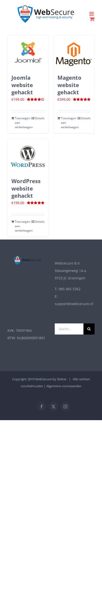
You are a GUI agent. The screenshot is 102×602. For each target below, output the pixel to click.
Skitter (62, 379)
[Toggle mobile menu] (92, 13)
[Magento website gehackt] (74, 52)
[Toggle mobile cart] (92, 19)
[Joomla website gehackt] (28, 52)
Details (40, 118)
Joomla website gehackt (22, 85)
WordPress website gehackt (26, 188)
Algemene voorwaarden (63, 386)
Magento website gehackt (69, 85)
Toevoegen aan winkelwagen (21, 122)
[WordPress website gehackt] (28, 155)
